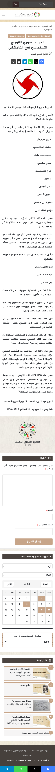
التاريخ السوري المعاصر (39, 54)
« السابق (45, 584)
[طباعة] (13, 61)
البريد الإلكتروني (45, 525)
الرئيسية (46, 26)
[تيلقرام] (24, 61)
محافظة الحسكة (17, 36)
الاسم (49, 510)
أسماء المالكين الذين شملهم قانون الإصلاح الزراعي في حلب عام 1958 (19, 720)
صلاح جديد (25, 685)
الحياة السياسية (33, 26)
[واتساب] (30, 61)
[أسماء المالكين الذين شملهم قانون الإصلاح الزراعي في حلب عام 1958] (41, 721)
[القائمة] (3, 15)
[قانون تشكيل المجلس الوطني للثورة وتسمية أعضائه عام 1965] (41, 673)
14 (49, 610)
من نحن (36, 760)
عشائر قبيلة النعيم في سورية (36, 733)
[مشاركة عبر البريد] (19, 61)
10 (27, 604)
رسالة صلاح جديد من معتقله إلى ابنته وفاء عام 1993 (19, 704)
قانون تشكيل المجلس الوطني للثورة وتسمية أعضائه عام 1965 (20, 672)
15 (41, 610)
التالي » (9, 584)
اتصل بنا (10, 760)
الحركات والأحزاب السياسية (39, 36)
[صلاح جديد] (41, 689)
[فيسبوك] (41, 61)
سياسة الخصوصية (23, 760)
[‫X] (36, 61)
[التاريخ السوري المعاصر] (27, 14)
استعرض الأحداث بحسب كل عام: (27, 636)
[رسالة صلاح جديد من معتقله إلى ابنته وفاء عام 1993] (41, 705)
